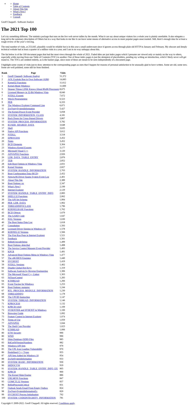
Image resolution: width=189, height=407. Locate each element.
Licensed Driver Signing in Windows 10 (26, 229)
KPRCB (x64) (14, 307)
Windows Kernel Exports (19, 147)
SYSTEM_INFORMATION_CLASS (26, 115)
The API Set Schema (17, 199)
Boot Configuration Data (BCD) (23, 173)
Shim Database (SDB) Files (21, 339)
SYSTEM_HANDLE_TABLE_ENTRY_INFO (30, 193)
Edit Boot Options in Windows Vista (25, 164)
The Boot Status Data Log (20, 222)
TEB (10, 160)
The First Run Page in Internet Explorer (26, 235)
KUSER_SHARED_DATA (21, 125)
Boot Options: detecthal (19, 245)
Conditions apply (67, 403)
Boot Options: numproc (19, 287)
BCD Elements (15, 144)
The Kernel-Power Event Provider (24, 112)
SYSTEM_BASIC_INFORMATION (25, 362)
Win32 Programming (17, 99)
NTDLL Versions (16, 264)
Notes (10, 141)
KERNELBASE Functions (20, 209)
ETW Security (14, 333)
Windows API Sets (16, 346)
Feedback (17, 14)
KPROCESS (14, 303)
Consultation (14, 225)
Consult (16, 17)
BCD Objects (14, 212)
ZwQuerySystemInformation (21, 108)
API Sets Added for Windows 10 (23, 355)
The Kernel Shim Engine (19, 375)
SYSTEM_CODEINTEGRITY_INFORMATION (32, 398)
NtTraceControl (15, 277)
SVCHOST (13, 261)
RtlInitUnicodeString (17, 242)
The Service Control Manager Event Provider (29, 248)
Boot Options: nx (16, 183)
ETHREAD (13, 329)
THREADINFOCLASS (19, 206)
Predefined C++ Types (18, 352)
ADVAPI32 (13, 323)
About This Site (20, 9)
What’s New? (19, 11)
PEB (10, 102)
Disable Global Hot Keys (19, 268)
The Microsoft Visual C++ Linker (23, 274)
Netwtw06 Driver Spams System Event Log (28, 177)
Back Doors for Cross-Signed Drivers (25, 118)
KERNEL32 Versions (18, 232)
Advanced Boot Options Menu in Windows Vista (31, 255)
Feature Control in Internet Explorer (24, 316)
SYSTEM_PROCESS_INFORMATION (27, 121)
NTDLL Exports (15, 95)
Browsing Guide (15, 313)
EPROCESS (14, 138)
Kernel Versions (15, 167)
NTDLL (12, 134)
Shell (10, 128)
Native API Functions (18, 131)
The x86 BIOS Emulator (19, 258)
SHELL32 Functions (17, 196)
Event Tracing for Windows (21, 284)
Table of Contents (21, 6)
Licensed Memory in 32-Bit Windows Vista (28, 92)
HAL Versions (14, 219)
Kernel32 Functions (17, 82)
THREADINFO (15, 294)
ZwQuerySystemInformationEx (22, 391)
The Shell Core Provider (19, 326)
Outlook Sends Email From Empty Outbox (28, 388)
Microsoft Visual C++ (18, 151)
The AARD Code (16, 216)
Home (16, 3)
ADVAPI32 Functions (18, 154)
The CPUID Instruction (19, 297)
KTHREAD (13, 281)
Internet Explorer (16, 190)
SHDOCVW (14, 365)
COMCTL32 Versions (18, 381)
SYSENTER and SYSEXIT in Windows (27, 310)
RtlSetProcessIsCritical (18, 385)
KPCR (11, 251)
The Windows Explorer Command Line (26, 105)
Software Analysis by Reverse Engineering (28, 271)
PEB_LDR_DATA (17, 203)
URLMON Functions (18, 378)
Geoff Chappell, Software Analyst (24, 76)
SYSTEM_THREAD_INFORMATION (27, 300)
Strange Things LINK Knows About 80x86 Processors (33, 89)
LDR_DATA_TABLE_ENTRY (23, 157)
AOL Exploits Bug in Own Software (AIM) (28, 79)
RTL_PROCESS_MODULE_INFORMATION (30, 290)
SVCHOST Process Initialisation (23, 394)
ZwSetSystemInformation (20, 359)
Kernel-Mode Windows (19, 86)
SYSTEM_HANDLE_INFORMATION (27, 170)
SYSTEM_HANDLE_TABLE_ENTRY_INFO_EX (33, 368)
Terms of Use (14, 320)
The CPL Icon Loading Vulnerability (25, 349)
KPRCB (12, 372)
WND (11, 336)
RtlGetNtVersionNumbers (20, 342)
